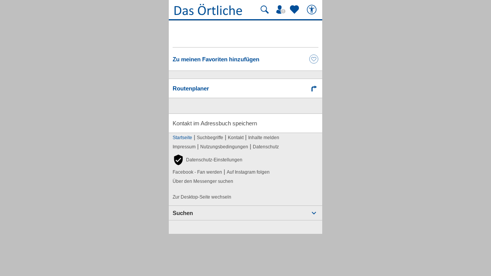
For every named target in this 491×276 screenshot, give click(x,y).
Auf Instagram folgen (248, 172)
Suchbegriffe (210, 137)
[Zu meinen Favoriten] (295, 9)
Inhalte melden (263, 137)
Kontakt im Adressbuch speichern (215, 123)
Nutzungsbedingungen (224, 147)
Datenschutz (266, 147)
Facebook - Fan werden (197, 172)
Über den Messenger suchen (203, 181)
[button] (207, 160)
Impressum (184, 147)
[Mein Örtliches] (282, 9)
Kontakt (236, 137)
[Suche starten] (264, 9)
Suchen (183, 213)
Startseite (182, 137)
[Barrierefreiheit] (312, 9)
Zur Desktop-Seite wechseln (202, 197)
